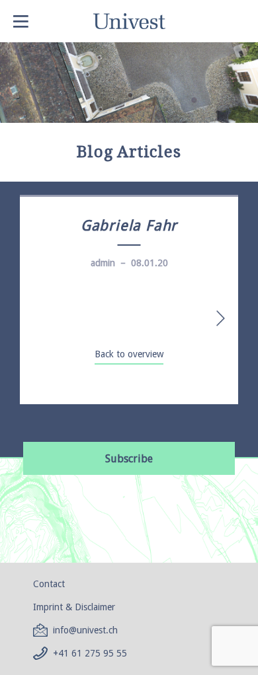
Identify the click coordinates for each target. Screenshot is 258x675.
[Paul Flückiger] (214, 318)
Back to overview (129, 354)
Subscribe (129, 458)
